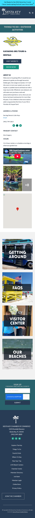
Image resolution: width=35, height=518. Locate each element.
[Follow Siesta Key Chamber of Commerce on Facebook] (13, 438)
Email (5, 118)
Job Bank (17, 476)
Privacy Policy (16, 488)
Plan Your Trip (16, 461)
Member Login (17, 480)
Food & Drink (17, 453)
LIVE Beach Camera (16, 465)
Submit (17, 403)
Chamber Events (16, 469)
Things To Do (17, 449)
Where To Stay (16, 457)
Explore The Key (16, 445)
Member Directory (17, 472)
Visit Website (12, 61)
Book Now (11, 67)
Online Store (17, 484)
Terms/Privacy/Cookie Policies (20, 512)
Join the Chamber (13, 496)
